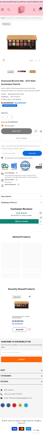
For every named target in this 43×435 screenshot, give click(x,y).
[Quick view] (29, 296)
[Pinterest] (14, 405)
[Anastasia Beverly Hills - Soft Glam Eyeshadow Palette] (21, 305)
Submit (22, 359)
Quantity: (4, 113)
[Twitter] (26, 405)
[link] (36, 131)
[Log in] (34, 9)
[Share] (40, 131)
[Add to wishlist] (29, 329)
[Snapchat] (20, 405)
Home (3, 18)
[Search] (8, 9)
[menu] (2, 9)
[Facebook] (3, 405)
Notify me (19, 330)
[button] (36, 61)
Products (10, 18)
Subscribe (32, 153)
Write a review (21, 221)
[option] (21, 42)
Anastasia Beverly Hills (16, 94)
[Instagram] (8, 405)
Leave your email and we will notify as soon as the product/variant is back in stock (20, 147)
